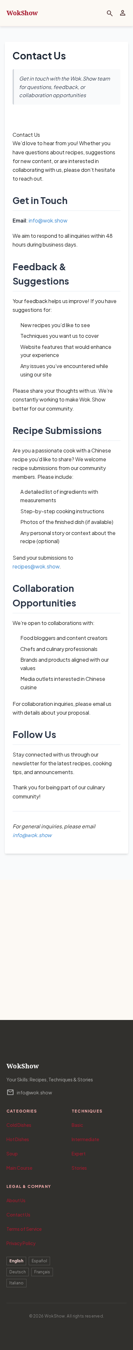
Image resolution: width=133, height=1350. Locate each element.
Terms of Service (24, 1229)
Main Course (19, 1168)
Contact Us (18, 1214)
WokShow (22, 12)
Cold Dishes (18, 1125)
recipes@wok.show (36, 566)
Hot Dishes (17, 1139)
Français (42, 1271)
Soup (12, 1153)
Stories (79, 1168)
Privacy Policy (21, 1243)
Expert (79, 1153)
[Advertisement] (66, 950)
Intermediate (85, 1139)
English (16, 1260)
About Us (16, 1200)
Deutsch (17, 1271)
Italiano (16, 1282)
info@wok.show (48, 220)
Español (39, 1260)
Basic (77, 1125)
